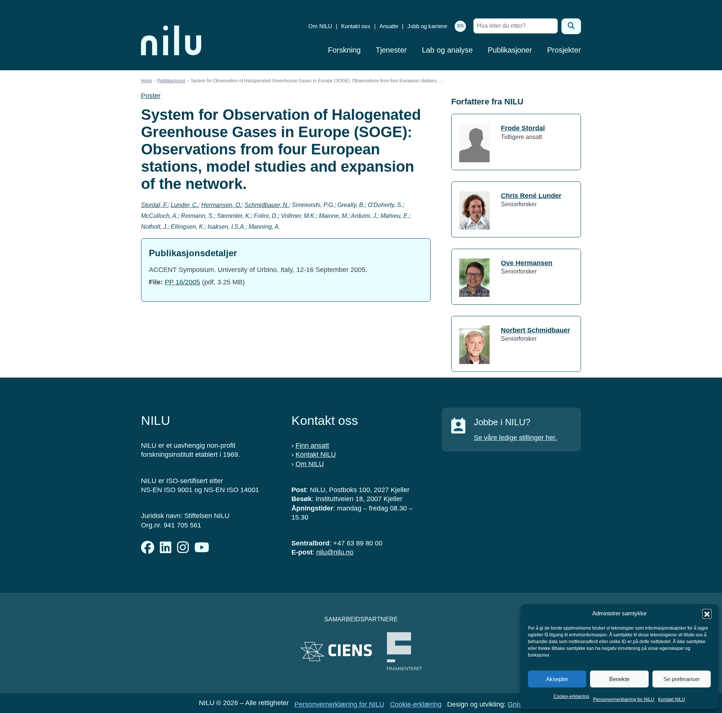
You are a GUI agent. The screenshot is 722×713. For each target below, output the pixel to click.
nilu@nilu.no (334, 552)
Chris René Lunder (531, 195)
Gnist (515, 704)
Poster (151, 96)
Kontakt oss (355, 26)
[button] (707, 613)
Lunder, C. (184, 205)
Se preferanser (681, 679)
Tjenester (391, 50)
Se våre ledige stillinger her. (515, 437)
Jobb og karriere (427, 26)
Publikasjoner (510, 50)
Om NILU (320, 26)
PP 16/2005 (182, 282)
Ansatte (388, 26)
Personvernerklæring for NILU (623, 699)
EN (460, 26)
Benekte (619, 679)
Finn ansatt (312, 445)
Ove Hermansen (526, 263)
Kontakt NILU (671, 699)
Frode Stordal (523, 128)
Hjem (146, 80)
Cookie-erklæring (571, 696)
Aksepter (557, 679)
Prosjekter (564, 50)
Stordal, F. (154, 205)
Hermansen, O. (221, 205)
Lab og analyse (447, 50)
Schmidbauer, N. (266, 205)
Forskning (344, 50)
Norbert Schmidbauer (535, 330)
